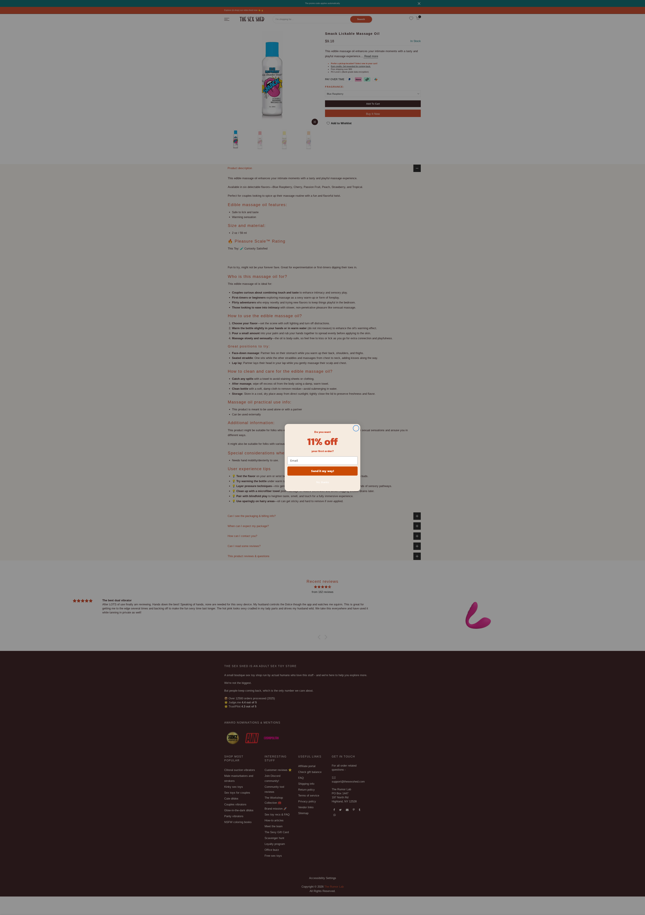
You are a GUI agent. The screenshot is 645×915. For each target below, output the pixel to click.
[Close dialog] (356, 428)
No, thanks (322, 482)
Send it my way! (322, 471)
